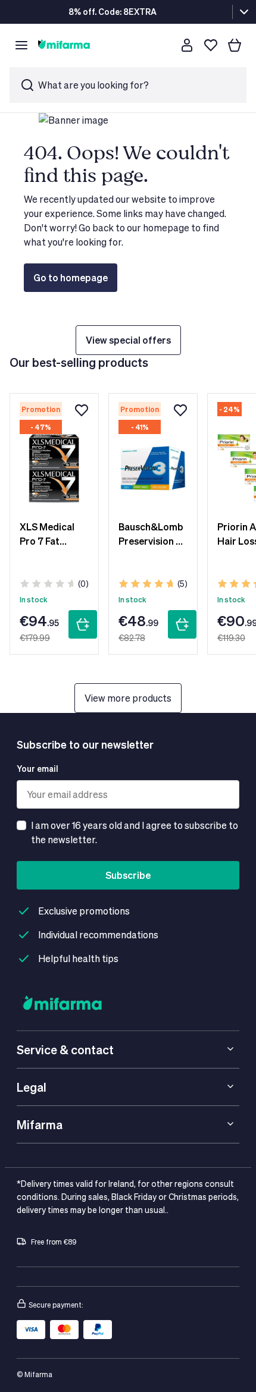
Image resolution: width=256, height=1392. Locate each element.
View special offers (128, 339)
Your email (37, 768)
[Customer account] (187, 45)
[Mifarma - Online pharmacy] (64, 45)
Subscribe (128, 875)
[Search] (163, 45)
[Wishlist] (211, 45)
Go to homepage (70, 277)
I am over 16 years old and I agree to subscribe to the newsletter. (134, 832)
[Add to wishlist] (81, 410)
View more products (128, 697)
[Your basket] (234, 45)
